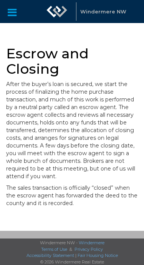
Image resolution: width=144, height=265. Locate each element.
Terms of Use (54, 249)
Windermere (91, 242)
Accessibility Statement (50, 255)
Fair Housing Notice (98, 255)
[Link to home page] (56, 11)
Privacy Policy (88, 249)
